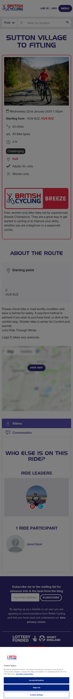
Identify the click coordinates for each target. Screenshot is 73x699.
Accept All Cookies (36, 680)
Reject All (36, 688)
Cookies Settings (36, 695)
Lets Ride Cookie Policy (24, 674)
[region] (36, 673)
